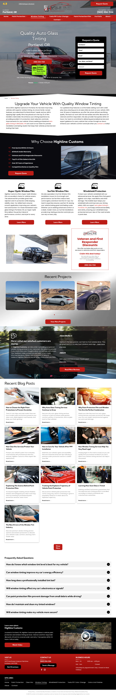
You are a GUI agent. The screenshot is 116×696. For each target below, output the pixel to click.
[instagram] (44, 670)
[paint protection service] (58, 435)
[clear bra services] (22, 435)
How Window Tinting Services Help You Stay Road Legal (93, 448)
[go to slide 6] (61, 314)
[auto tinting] (94, 474)
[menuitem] (6, 16)
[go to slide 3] (57, 314)
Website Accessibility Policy (81, 691)
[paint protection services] (22, 474)
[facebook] (41, 670)
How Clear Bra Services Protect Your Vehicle (20, 448)
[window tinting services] (94, 435)
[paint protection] (58, 474)
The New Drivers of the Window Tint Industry (20, 526)
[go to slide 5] (60, 314)
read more (101, 344)
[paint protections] (22, 396)
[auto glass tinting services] (58, 396)
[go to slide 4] (58, 314)
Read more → (10, 422)
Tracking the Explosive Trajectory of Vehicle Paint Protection (56, 487)
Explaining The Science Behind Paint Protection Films (20, 487)
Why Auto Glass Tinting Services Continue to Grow (54, 408)
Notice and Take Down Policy (67, 691)
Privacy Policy (31, 691)
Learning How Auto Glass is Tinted (91, 486)
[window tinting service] (22, 513)
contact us (101, 124)
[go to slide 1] (54, 314)
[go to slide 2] (55, 314)
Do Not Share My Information (43, 691)
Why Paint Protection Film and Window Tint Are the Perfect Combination (93, 408)
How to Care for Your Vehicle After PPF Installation (57, 448)
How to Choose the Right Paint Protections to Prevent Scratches (19, 408)
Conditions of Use (55, 691)
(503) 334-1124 (105, 12)
